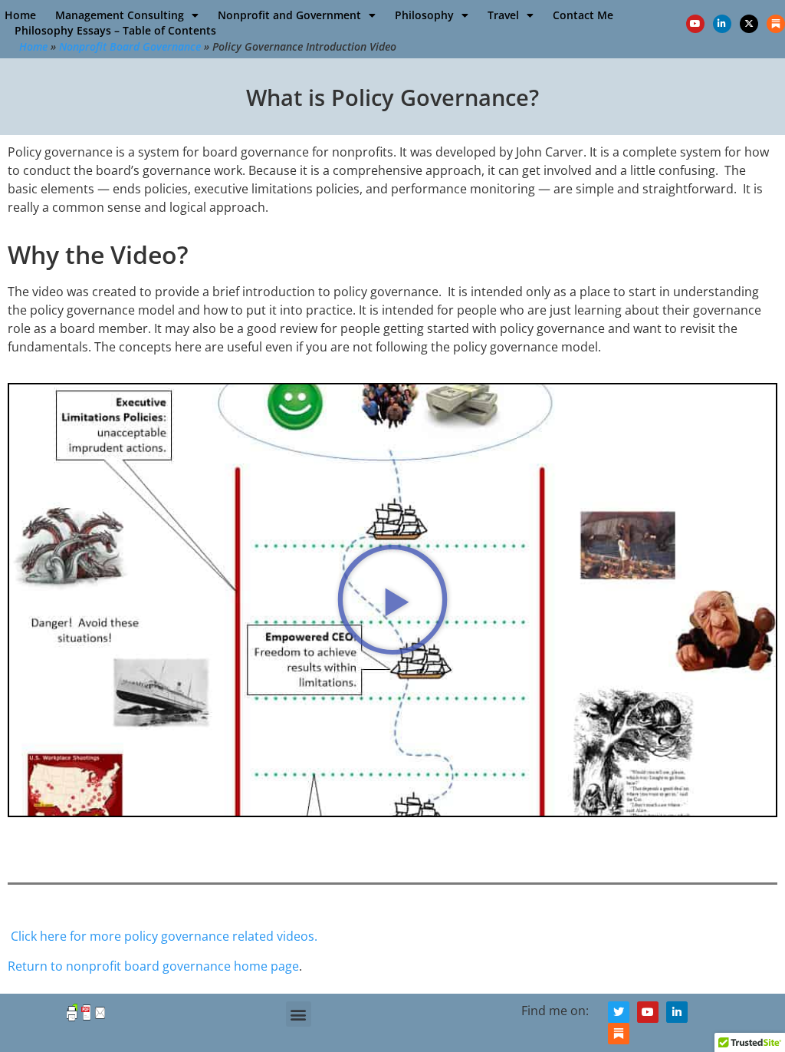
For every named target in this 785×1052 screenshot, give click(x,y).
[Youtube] (695, 24)
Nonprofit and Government (289, 15)
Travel (503, 15)
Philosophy (424, 15)
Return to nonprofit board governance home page (153, 966)
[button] (392, 600)
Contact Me (583, 15)
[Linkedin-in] (722, 24)
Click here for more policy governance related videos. (164, 936)
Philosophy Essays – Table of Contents (115, 30)
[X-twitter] (749, 24)
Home (20, 15)
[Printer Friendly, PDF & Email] (86, 1019)
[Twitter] (618, 1012)
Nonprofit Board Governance (130, 46)
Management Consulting (119, 15)
